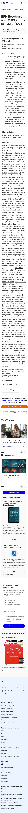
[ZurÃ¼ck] (21, 452)
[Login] (25, 3)
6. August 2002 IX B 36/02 (13, 281)
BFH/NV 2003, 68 (14, 173)
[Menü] (11, 3)
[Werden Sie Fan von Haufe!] (2, 764)
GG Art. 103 (6, 135)
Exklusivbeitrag (7, 446)
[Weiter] (25, 452)
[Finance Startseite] (5, 3)
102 (21, 135)
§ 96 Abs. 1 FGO (8, 351)
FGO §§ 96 (15, 135)
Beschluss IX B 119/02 (12, 156)
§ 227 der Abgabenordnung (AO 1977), (13, 229)
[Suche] (21, 3)
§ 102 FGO (19, 268)
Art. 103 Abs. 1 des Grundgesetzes (13, 200)
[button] (14, 406)
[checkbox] (4, 615)
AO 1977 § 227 (16, 137)
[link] (3, 9)
